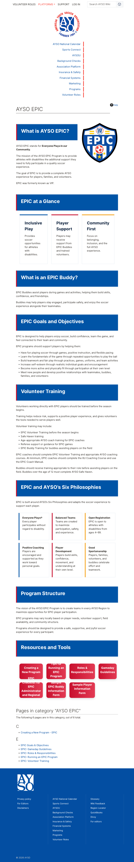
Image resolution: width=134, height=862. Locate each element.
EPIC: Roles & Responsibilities (38, 753)
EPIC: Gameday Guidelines (36, 749)
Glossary (95, 799)
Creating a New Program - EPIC (39, 732)
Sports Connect (71, 49)
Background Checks (69, 60)
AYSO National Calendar (67, 44)
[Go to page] (119, 4)
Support (63, 4)
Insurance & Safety (70, 72)
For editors (96, 821)
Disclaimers (23, 808)
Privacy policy (24, 799)
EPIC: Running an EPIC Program (39, 757)
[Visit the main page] (67, 24)
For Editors (22, 803)
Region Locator (98, 808)
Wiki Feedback (98, 803)
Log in (76, 4)
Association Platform (69, 66)
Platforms (45, 4)
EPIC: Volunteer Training (35, 760)
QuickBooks (96, 812)
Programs (75, 89)
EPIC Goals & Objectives (35, 745)
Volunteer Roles (24, 4)
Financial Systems (70, 77)
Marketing (75, 83)
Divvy (93, 817)
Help (115, 105)
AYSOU (76, 55)
